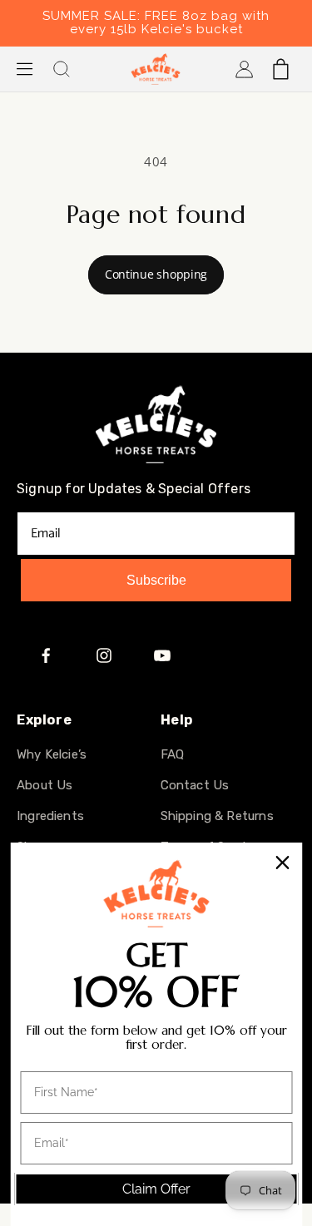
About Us (44, 785)
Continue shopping (156, 274)
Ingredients (50, 815)
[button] (25, 69)
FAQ (173, 754)
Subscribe (156, 580)
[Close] (282, 862)
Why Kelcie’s (52, 754)
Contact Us (195, 785)
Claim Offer (156, 1189)
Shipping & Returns (217, 815)
